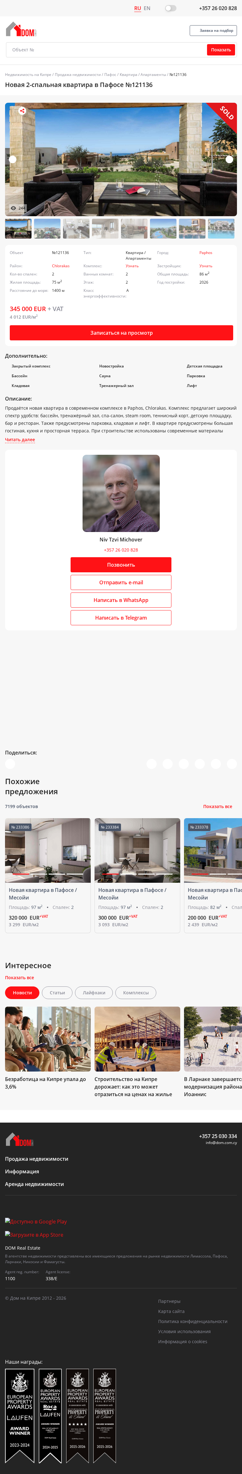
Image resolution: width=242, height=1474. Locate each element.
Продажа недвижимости (78, 74)
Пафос (110, 74)
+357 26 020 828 (218, 8)
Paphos (205, 252)
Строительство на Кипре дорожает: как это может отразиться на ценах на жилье (133, 1087)
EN (147, 8)
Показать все (217, 806)
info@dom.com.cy (221, 1142)
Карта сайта (171, 1311)
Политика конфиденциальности (193, 1321)
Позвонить (121, 564)
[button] (229, 159)
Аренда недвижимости (34, 1184)
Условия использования (184, 1331)
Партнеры (169, 1301)
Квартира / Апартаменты (143, 74)
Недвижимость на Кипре (28, 74)
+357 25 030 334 (218, 1136)
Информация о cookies (182, 1341)
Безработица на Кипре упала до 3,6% (45, 1083)
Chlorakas (61, 266)
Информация (22, 1171)
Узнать (132, 266)
